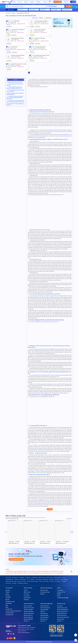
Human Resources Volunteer (17, 38)
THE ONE (36, 39)
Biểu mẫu (42, 593)
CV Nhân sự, (32, 579)
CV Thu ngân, (57, 581)
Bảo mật (7, 599)
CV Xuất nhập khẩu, (64, 579)
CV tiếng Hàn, (28, 577)
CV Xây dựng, (51, 579)
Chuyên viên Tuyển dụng (39, 38)
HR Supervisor (14, 46)
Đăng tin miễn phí (57, 1)
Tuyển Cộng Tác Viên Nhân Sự (17, 29)
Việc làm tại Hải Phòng (28, 611)
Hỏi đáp (7, 593)
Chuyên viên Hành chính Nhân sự (41, 21)
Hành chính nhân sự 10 (61, 543)
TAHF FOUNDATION (15, 39)
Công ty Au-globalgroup (15, 56)
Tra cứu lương (60, 590)
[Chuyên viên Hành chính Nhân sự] (31, 23)
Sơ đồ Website (9, 603)
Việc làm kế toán (43, 619)
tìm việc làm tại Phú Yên (52, 130)
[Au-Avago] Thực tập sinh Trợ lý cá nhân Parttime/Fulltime (41, 55)
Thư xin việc (26, 593)
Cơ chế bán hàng (9, 614)
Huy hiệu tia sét (9, 609)
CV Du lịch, (52, 581)
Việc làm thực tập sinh (62, 615)
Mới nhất (41, 17)
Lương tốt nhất (48, 17)
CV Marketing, (45, 579)
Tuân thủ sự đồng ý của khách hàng (13, 610)
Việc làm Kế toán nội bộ (62, 607)
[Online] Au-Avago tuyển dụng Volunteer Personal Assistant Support (17, 55)
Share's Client (13, 48)
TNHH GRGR (13, 22)
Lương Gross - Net (61, 592)
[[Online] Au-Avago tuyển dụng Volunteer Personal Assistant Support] (8, 57)
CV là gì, (63, 577)
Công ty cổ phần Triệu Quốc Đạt (40, 22)
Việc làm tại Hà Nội (28, 605)
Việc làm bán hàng (44, 615)
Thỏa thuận (8, 597)
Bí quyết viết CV (27, 597)
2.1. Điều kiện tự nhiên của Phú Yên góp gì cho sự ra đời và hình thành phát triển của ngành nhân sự (15, 97)
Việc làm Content (60, 619)
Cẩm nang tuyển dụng (45, 592)
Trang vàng (26, 599)
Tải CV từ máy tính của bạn (16, 559)
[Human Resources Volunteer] (8, 40)
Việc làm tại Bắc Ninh (28, 619)
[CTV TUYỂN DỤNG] (8, 23)
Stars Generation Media (38, 31)
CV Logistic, (14, 583)
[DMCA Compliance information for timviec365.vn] (14, 638)
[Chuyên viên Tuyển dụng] (31, 40)
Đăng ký (73, 1)
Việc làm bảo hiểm (44, 609)
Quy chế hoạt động (10, 612)
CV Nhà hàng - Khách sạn (22, 583)
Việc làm (14, 1)
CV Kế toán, (16, 579)
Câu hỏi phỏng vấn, (9, 579)
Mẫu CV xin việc (27, 592)
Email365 (59, 593)
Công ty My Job (14, 31)
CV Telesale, (63, 581)
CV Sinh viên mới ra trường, (11, 581)
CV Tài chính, (8, 583)
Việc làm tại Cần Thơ (28, 615)
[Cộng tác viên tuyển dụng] (31, 31)
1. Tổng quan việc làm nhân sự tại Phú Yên (14, 82)
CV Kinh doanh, (23, 579)
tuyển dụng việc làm (32, 501)
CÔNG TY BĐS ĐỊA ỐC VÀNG (39, 48)
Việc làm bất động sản (45, 607)
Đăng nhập (66, 1)
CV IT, (28, 579)
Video (7, 605)
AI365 (7, 607)
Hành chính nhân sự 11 (45, 543)
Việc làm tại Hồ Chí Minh (29, 607)
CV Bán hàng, (38, 579)
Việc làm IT (42, 611)
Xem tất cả (69, 518)
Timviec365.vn (64, 130)
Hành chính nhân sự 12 (29, 543)
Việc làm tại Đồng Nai (28, 617)
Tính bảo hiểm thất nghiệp (62, 597)
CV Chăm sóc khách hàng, (32, 581)
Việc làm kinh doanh (44, 605)
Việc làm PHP (60, 605)
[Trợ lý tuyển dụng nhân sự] (31, 48)
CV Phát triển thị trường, (44, 581)
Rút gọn (49, 509)
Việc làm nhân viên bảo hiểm (63, 617)
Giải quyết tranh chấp (10, 601)
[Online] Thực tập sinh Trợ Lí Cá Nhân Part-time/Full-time (19, 64)
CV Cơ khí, (57, 579)
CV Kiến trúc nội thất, (22, 581)
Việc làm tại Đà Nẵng (28, 609)
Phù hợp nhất (35, 17)
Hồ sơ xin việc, (8, 577)
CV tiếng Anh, (15, 577)
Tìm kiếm (68, 6)
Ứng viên (26, 1)
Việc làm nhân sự (44, 613)
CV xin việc (20, 1)
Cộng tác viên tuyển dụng (39, 29)
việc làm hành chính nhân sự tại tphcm (52, 501)
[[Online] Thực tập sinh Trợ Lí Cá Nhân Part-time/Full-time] (8, 65)
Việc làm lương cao (44, 617)
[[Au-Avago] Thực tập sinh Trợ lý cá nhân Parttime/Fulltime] (31, 57)
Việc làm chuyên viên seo (62, 611)
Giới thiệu (8, 590)
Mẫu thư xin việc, (49, 577)
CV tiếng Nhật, (34, 577)
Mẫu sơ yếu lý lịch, (57, 577)
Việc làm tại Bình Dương (29, 613)
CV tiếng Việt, (21, 577)
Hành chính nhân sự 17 (14, 543)
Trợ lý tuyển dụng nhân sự (40, 46)
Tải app (58, 595)
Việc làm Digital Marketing (62, 609)
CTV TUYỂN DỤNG (15, 21)
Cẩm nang (32, 1)
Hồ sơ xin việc (27, 595)
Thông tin (8, 592)
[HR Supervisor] (8, 48)
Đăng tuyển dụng (44, 590)
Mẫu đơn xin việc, (41, 577)
